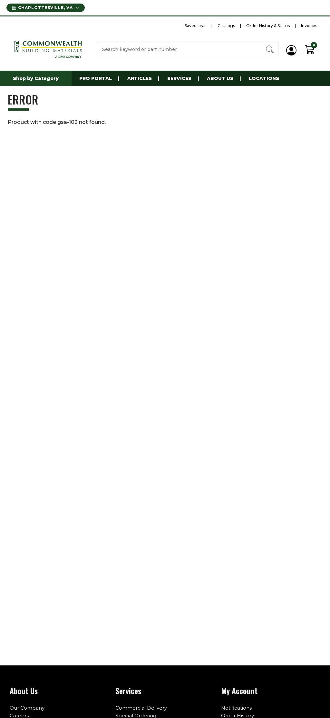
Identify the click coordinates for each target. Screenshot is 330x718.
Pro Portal (95, 78)
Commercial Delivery (141, 708)
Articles (139, 78)
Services (179, 78)
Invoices (309, 25)
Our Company (27, 708)
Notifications (236, 708)
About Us (220, 78)
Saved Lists (195, 25)
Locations (264, 78)
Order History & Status (268, 25)
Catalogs (226, 25)
